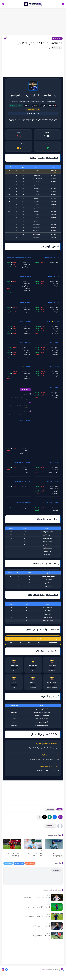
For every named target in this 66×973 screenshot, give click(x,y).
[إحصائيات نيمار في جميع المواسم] (57, 926)
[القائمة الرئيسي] (63, 4)
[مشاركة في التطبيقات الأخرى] (39, 817)
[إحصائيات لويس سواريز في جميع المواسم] (57, 916)
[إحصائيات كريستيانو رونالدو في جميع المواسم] (57, 897)
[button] (55, 817)
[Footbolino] (33, 3)
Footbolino (45, 969)
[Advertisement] (33, 22)
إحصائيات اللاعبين (57, 38)
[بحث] (3, 4)
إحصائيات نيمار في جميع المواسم (40, 926)
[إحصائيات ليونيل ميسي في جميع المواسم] (57, 907)
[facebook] (6, 969)
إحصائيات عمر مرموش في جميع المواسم (19, 406)
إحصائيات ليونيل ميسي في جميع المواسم (38, 907)
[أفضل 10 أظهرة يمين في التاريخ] (57, 935)
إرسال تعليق (56, 870)
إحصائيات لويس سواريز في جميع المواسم (38, 916)
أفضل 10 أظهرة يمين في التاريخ (40, 935)
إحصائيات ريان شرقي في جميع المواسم (19, 398)
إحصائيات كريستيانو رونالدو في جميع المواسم (37, 897)
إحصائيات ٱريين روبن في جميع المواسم (17, 414)
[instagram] (3, 969)
